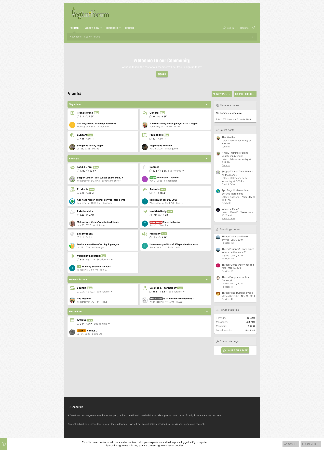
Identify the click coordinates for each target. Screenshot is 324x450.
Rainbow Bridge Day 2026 (164, 199)
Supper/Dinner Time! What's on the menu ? (100, 177)
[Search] (254, 27)
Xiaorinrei (107, 203)
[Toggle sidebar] (253, 37)
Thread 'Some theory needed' (238, 264)
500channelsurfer (111, 180)
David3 (95, 148)
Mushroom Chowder (164, 177)
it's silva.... (88, 330)
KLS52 (179, 301)
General (154, 112)
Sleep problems (165, 222)
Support (82, 134)
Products (82, 189)
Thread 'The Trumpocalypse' (237, 292)
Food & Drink (84, 167)
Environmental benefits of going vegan (98, 244)
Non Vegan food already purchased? (96, 123)
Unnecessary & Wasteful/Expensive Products (174, 244)
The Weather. (84, 298)
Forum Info (75, 311)
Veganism (75, 104)
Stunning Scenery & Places (94, 266)
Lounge (81, 287)
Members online (229, 105)
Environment (85, 233)
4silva (177, 126)
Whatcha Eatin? (230, 209)
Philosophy (156, 134)
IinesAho (104, 126)
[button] (101, 27)
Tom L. (179, 203)
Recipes (154, 167)
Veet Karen (99, 225)
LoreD (177, 247)
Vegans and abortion (161, 145)
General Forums (78, 279)
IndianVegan (98, 247)
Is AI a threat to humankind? (172, 298)
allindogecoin (172, 148)
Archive (82, 320)
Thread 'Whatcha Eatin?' (235, 236)
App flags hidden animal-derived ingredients (101, 199)
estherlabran (171, 180)
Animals (154, 189)
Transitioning (85, 112)
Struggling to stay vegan (90, 145)
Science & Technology (163, 287)
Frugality (155, 233)
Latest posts (227, 130)
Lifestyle (74, 158)
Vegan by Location (88, 255)
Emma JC (97, 333)
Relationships (85, 211)
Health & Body (158, 211)
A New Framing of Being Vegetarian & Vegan (173, 123)
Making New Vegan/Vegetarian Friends (98, 222)
